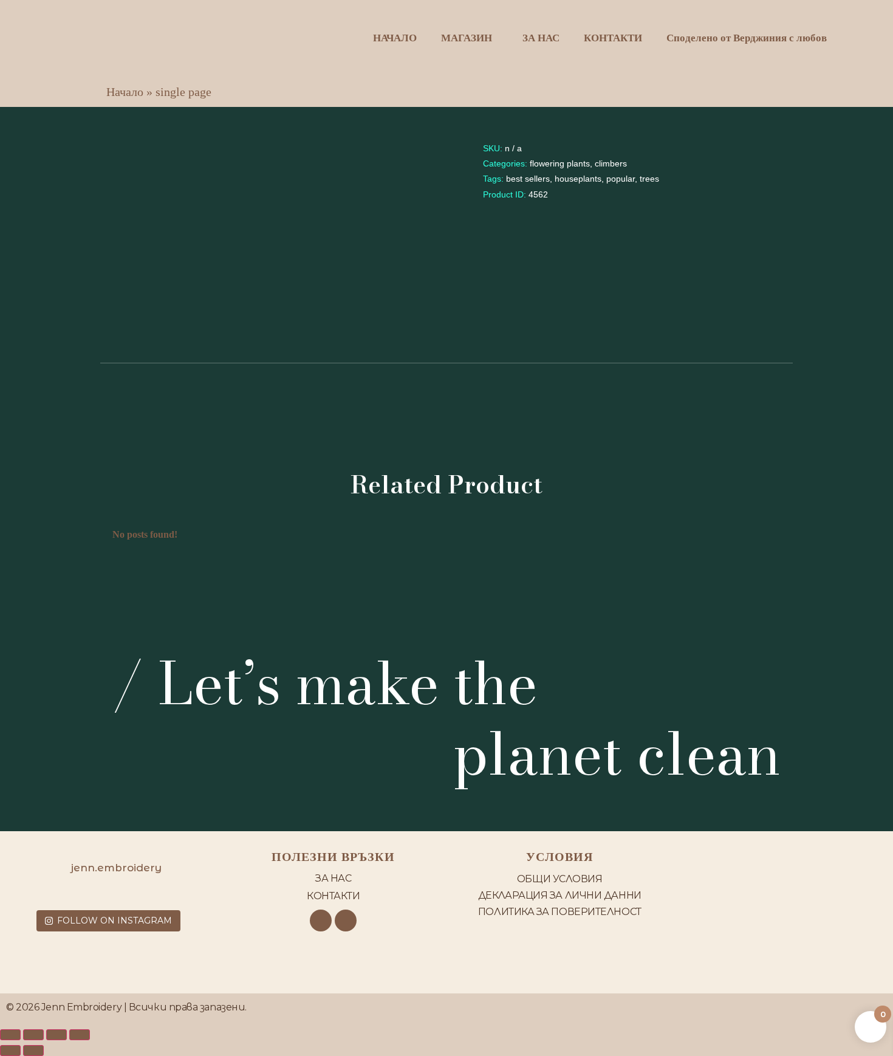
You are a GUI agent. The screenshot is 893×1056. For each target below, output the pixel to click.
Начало (124, 91)
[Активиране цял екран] (33, 1034)
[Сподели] (56, 1034)
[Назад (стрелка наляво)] (10, 1050)
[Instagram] (346, 920)
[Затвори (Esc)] (79, 1034)
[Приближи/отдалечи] (10, 1034)
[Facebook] (321, 920)
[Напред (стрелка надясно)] (33, 1050)
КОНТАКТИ (613, 38)
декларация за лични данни (560, 895)
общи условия (560, 879)
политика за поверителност (560, 911)
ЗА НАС (540, 38)
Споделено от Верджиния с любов (746, 38)
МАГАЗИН (466, 38)
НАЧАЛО (395, 38)
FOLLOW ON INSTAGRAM (114, 920)
